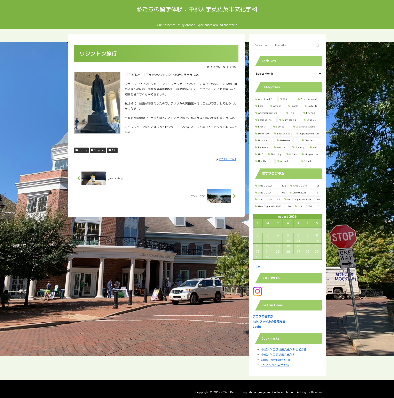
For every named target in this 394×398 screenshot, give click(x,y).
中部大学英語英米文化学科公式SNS (283, 349)
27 (298, 252)
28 (307, 252)
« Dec (257, 266)
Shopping (99, 150)
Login (257, 327)
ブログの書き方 (263, 316)
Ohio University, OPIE (276, 360)
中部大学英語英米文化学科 (278, 355)
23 (257, 252)
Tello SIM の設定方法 (275, 365)
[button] (317, 45)
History (83, 150)
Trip (114, 150)
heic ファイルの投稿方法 (269, 321)
